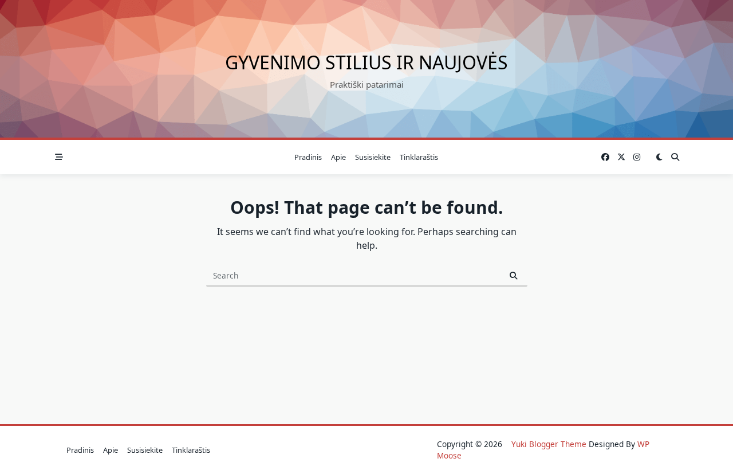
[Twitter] (621, 157)
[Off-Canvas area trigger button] (59, 157)
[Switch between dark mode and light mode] (659, 157)
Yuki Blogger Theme (548, 443)
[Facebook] (605, 157)
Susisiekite (373, 157)
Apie (338, 157)
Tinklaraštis (419, 157)
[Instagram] (636, 157)
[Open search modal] (675, 157)
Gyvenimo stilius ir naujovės (366, 62)
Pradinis (308, 157)
